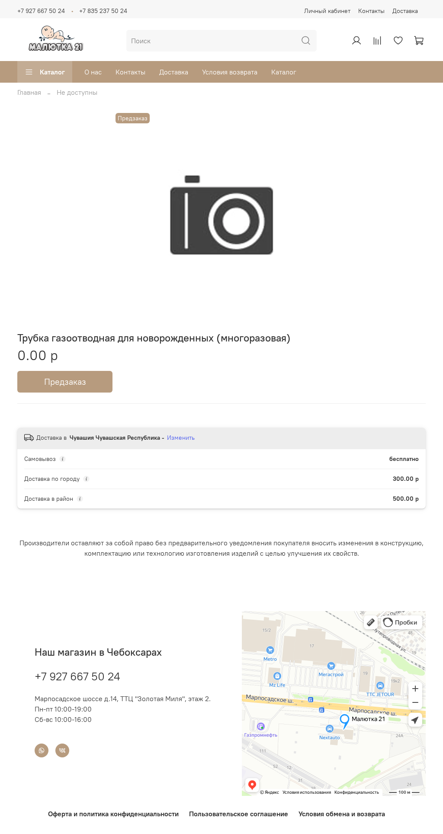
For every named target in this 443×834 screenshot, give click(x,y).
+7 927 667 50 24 (41, 11)
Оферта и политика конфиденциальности (113, 813)
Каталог (52, 72)
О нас (93, 72)
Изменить (181, 437)
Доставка (405, 11)
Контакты (371, 11)
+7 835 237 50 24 (103, 11)
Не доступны (77, 92)
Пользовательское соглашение (238, 813)
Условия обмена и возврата (342, 813)
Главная (29, 92)
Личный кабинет (327, 11)
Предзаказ (65, 381)
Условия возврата (229, 72)
